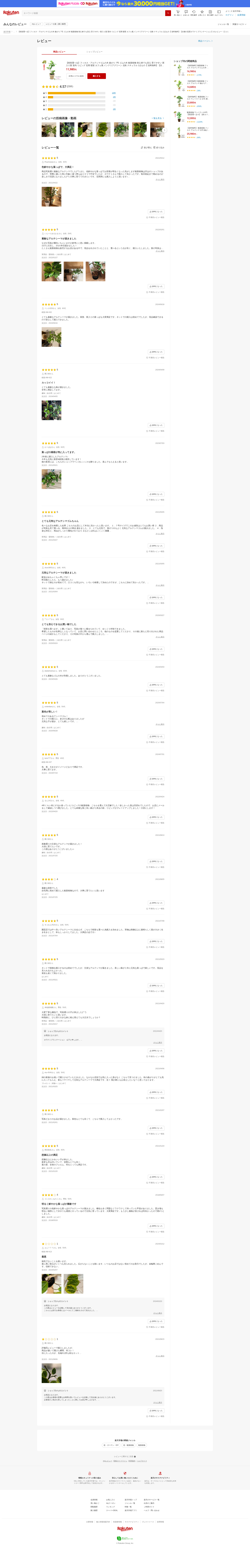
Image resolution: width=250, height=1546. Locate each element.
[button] (186, 13)
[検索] (168, 13)
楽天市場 (6, 32)
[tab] (59, 52)
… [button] (14, 32)
